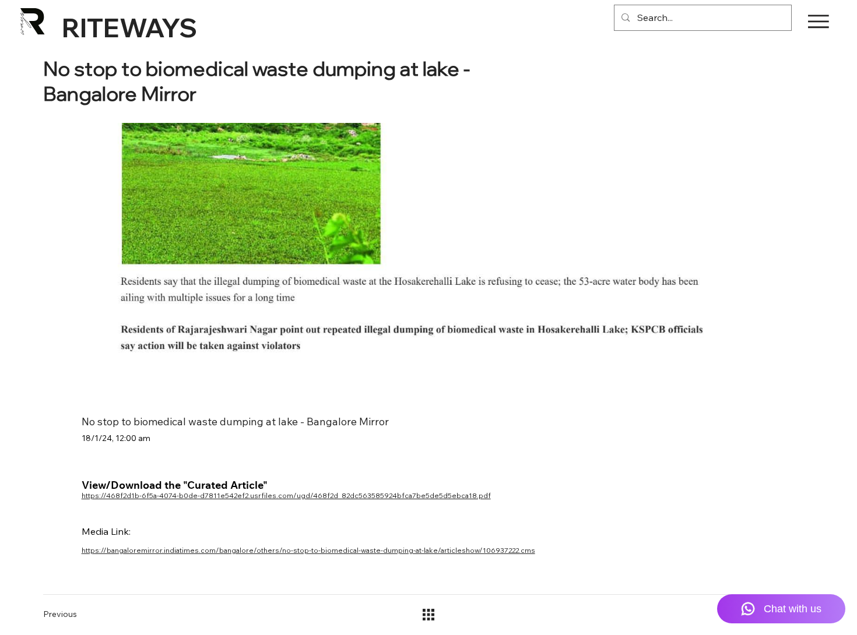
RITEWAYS (129, 27)
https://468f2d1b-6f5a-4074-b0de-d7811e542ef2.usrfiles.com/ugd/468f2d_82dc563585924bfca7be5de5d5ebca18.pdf (286, 495)
